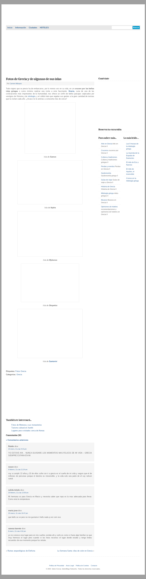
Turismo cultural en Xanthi (22, 428)
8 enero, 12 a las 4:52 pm (17, 531)
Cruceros (104, 150)
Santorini (53, 361)
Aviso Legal (70, 565)
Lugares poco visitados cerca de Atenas (27, 431)
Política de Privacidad (56, 565)
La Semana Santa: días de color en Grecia (75, 551)
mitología (31, 96)
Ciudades (33, 28)
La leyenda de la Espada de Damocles (132, 155)
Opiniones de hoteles (109, 207)
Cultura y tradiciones (109, 157)
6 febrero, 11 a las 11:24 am (17, 469)
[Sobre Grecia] (73, 22)
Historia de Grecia (108, 187)
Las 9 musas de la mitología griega (132, 146)
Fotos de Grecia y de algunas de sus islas (33, 79)
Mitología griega (107, 193)
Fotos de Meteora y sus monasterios (26, 425)
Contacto (94, 565)
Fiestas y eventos (107, 166)
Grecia (71, 91)
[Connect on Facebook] (104, 85)
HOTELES (44, 28)
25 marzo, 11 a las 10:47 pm (18, 513)
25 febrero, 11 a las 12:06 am (18, 492)
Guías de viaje (106, 180)
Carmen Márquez (16, 83)
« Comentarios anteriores (17, 440)
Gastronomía (106, 173)
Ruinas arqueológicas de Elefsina (21, 551)
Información (20, 28)
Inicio (9, 28)
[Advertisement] (73, 53)
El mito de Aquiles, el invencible (130, 171)
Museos (104, 200)
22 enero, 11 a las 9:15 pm (17, 449)
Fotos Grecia (20, 371)
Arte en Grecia (106, 144)
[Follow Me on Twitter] (100, 85)
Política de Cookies (82, 565)
